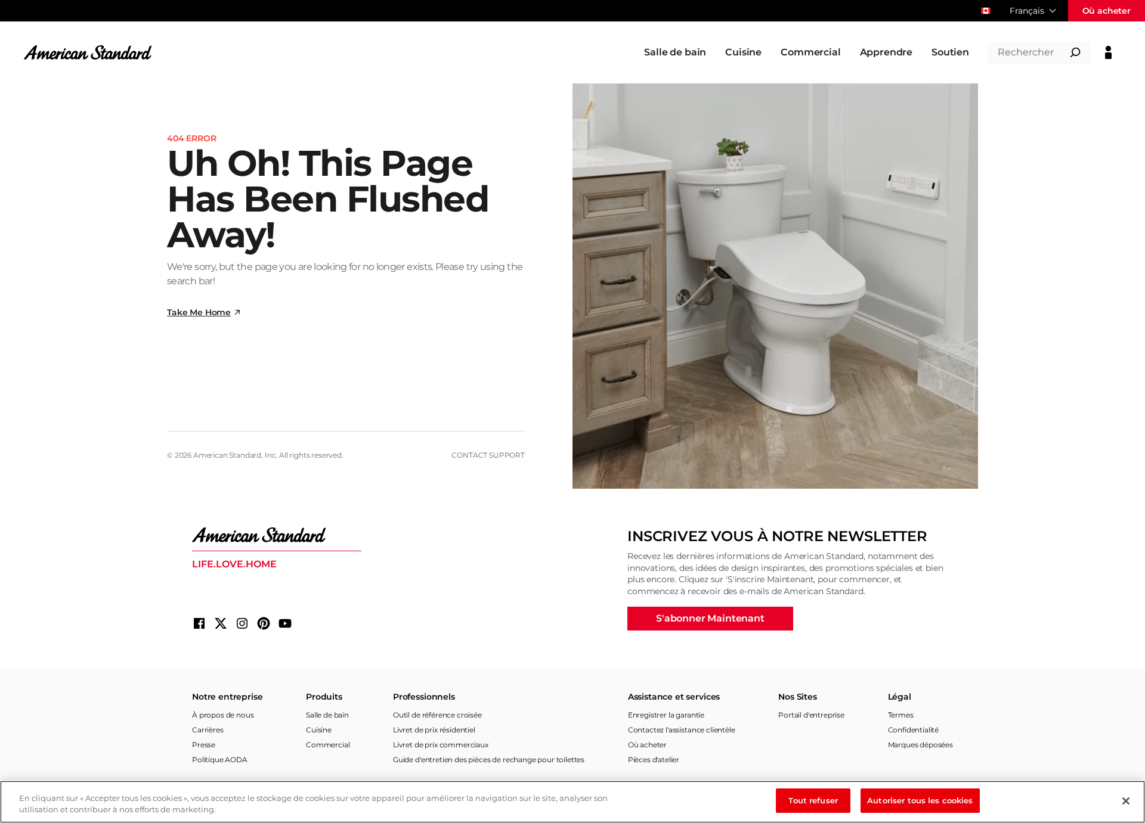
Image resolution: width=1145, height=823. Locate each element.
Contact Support (488, 455)
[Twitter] (220, 623)
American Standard (227, 455)
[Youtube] (285, 623)
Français (1027, 10)
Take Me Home (199, 312)
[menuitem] (675, 52)
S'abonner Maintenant (710, 618)
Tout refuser (813, 800)
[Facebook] (199, 623)
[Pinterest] (263, 623)
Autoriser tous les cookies (920, 800)
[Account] (1108, 52)
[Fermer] (1126, 801)
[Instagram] (242, 623)
